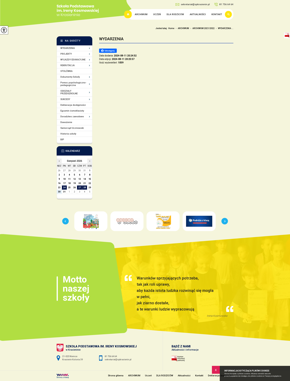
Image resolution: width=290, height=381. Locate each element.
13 (79, 179)
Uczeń (157, 14)
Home (171, 28)
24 (64, 187)
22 (90, 183)
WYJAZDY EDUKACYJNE (72, 59)
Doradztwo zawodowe (72, 116)
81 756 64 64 (226, 4)
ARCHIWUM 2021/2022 (202, 28)
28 (84, 187)
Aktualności (198, 14)
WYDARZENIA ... (224, 28)
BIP (62, 139)
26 (74, 187)
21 (84, 183)
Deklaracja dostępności (73, 105)
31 (64, 191)
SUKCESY (65, 99)
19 (74, 183)
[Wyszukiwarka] (229, 14)
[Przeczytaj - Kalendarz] (79, 151)
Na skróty (73, 40)
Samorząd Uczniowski (72, 128)
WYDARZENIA (111, 39)
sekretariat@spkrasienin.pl (195, 4)
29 (90, 187)
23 (59, 187)
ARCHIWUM (141, 14)
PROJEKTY (66, 54)
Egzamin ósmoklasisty (72, 110)
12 (74, 179)
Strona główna (128, 14)
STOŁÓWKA (66, 71)
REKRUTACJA (67, 65)
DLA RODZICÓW (175, 14)
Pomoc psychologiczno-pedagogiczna (73, 84)
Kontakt (216, 14)
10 (64, 179)
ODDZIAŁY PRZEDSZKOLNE (69, 92)
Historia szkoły (68, 133)
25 (69, 187)
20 (79, 183)
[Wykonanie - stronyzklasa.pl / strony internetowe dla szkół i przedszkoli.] (63, 376)
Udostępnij (110, 51)
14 (84, 179)
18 (69, 183)
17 (64, 183)
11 (69, 179)
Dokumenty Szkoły (70, 77)
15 (90, 179)
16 (59, 183)
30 (59, 191)
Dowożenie (66, 122)
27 (79, 187)
